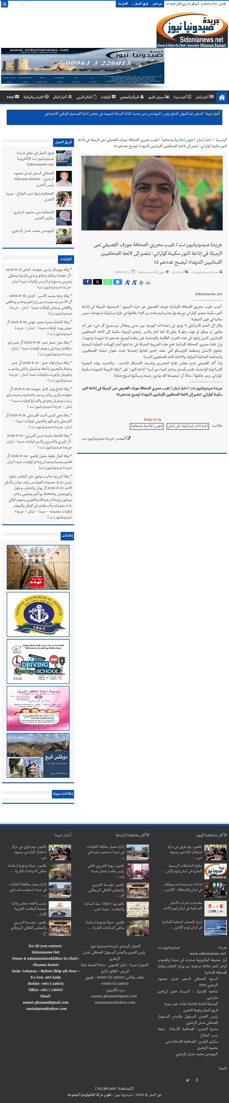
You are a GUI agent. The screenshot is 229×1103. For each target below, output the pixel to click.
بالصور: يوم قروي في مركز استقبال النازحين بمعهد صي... (185, 852)
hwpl (10, 98)
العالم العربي (84, 98)
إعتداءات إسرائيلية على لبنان (188, 426)
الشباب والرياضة (33, 98)
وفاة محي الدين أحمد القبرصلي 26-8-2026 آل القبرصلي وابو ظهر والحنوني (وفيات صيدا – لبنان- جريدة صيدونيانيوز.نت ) (39, 422)
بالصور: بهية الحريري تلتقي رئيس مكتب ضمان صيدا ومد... (106, 871)
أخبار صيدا (180, 98)
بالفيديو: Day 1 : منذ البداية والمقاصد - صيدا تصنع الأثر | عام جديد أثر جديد (149, 114)
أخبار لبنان (202, 98)
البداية (222, 97)
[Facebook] (196, 1080)
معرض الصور (156, 98)
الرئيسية (221, 140)
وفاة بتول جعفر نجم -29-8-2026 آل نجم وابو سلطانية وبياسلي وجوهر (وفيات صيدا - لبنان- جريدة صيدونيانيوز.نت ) (40, 349)
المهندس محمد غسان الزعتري (33, 231)
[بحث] (4, 4)
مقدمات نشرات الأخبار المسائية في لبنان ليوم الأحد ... (182, 908)
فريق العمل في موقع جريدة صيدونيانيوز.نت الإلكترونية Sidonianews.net (35, 159)
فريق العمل (141, 4)
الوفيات (106, 98)
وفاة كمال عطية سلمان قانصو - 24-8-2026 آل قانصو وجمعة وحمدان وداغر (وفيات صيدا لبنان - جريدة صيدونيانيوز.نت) (38, 462)
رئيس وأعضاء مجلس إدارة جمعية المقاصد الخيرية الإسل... (29, 909)
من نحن (157, 4)
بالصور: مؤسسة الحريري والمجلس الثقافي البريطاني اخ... (106, 890)
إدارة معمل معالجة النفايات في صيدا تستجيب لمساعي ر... (105, 852)
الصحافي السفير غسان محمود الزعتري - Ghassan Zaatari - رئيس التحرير (33, 180)
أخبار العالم (60, 98)
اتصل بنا (123, 4)
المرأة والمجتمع (129, 98)
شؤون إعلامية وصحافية (177, 140)
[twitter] (187, 1080)
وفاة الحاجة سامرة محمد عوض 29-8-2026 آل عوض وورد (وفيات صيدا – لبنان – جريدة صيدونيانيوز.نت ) (39, 328)
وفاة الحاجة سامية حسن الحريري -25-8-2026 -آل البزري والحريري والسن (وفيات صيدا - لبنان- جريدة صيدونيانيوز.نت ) (39, 442)
